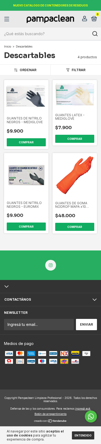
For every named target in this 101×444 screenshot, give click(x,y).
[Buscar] (94, 34)
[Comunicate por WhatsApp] (91, 416)
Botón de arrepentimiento (50, 414)
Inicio (7, 46)
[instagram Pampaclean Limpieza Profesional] (50, 265)
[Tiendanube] (50, 421)
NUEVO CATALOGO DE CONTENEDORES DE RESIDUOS (50, 5)
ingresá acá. (83, 408)
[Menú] (7, 19)
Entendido (83, 435)
